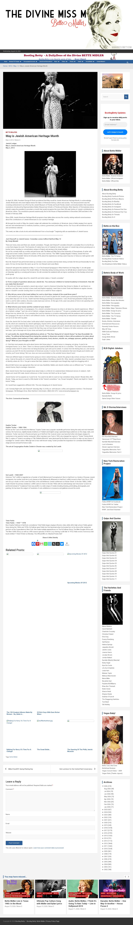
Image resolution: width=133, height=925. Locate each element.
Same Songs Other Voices (111, 398)
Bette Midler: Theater (109, 319)
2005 (105, 862)
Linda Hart (105, 671)
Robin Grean (106, 689)
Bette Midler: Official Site (110, 181)
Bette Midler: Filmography (110, 306)
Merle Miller (106, 678)
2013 (105, 841)
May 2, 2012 (10, 140)
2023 (105, 815)
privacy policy (123, 138)
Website (8, 833)
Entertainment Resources (110, 324)
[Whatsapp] (45, 542)
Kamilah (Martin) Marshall (110, 660)
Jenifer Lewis (106, 650)
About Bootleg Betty (109, 194)
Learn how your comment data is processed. (48, 848)
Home (5, 61)
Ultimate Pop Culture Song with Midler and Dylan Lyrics (49, 902)
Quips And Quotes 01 (109, 553)
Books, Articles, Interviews (111, 321)
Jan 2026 (107, 807)
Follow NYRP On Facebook (111, 502)
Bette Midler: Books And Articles (113, 300)
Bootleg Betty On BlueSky (110, 201)
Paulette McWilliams (109, 684)
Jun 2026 (107, 794)
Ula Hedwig (106, 704)
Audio (7, 893)
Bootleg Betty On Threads (111, 215)
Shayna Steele (107, 694)
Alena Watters (107, 626)
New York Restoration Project (112, 507)
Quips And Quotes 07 (109, 568)
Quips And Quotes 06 (109, 566)
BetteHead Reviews (108, 768)
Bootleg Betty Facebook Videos (113, 259)
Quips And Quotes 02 (109, 555)
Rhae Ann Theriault (108, 686)
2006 (105, 859)
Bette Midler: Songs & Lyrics (111, 311)
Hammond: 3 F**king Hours (111, 439)
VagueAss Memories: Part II (111, 452)
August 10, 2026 (105, 909)
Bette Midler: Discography (110, 303)
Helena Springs (107, 644)
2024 (105, 812)
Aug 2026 (107, 789)
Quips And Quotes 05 (109, 563)
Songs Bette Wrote (108, 337)
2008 (105, 854)
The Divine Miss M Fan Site (21, 896)
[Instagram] (50, 542)
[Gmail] (41, 542)
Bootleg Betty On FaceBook (111, 204)
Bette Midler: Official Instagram (112, 178)
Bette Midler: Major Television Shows (114, 308)
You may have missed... (16, 876)
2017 (105, 830)
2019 (105, 825)
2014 (105, 838)
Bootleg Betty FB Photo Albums (113, 199)
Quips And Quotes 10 (109, 576)
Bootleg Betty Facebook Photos (113, 196)
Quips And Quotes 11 (109, 579)
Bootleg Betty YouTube (110, 261)
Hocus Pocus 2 (106, 896)
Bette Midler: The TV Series (111, 256)
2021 (105, 820)
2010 (105, 849)
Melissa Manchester (109, 676)
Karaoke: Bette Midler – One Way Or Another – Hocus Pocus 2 (113, 903)
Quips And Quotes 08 (109, 571)
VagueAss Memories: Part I (111, 450)
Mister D (17, 140)
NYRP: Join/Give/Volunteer (111, 510)
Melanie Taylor (107, 673)
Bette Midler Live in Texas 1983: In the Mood (16, 902)
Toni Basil (105, 702)
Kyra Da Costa (107, 665)
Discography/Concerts (29, 61)
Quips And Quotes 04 (109, 561)
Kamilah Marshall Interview (111, 442)
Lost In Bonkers (107, 444)
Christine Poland (107, 634)
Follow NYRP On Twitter (110, 504)
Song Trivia (106, 334)
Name (8, 814)
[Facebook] (33, 542)
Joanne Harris (107, 652)
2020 (105, 823)
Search (126, 96)
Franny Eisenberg (108, 639)
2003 (105, 867)
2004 (105, 864)
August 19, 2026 (10, 906)
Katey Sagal (106, 663)
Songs (7, 896)
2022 (105, 817)
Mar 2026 (107, 802)
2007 (105, 856)
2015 (105, 836)
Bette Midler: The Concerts (111, 313)
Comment (10, 789)
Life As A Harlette (108, 668)
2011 (105, 846)
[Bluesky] (62, 542)
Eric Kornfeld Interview (109, 436)
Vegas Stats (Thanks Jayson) (112, 773)
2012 (105, 843)
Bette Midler (14, 757)
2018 (105, 828)
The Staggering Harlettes (110, 699)
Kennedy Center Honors (110, 326)
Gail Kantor (106, 642)
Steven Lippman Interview (111, 447)
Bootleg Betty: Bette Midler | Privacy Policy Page (43, 921)
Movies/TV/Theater (14, 61)
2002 (105, 869)
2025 (105, 810)
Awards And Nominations (46, 61)
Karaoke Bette (107, 396)
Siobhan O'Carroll (108, 697)
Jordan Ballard (107, 658)
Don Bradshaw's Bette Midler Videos (114, 264)
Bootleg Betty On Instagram (111, 207)
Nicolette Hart (107, 681)
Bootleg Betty (20, 921)
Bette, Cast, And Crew (109, 766)
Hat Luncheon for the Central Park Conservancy (76, 769)
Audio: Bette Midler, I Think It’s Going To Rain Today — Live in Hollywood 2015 (82, 903)
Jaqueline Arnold (107, 647)
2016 (105, 833)
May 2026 (107, 796)
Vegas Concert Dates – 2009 (112, 771)
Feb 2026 (107, 804)
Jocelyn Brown (107, 655)
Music (55, 61)
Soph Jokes (106, 339)
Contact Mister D (101, 61)
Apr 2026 (107, 799)
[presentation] (125, 876)
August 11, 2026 (74, 909)
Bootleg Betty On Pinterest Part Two (114, 212)
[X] (54, 542)
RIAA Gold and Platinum (110, 332)
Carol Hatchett (107, 629)
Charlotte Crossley (108, 631)
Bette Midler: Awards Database (112, 176)
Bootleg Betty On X (108, 217)
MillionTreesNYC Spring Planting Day (20, 769)
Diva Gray (105, 637)
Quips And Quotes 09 (109, 574)
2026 (105, 786)
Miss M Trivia (106, 329)
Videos (63, 61)
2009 (105, 851)
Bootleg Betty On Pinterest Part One (114, 209)
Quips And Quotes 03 (109, 558)
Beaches (78, 893)
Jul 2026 (107, 791)
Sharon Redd (106, 691)
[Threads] (58, 542)
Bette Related (11, 132)
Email (7, 823)
